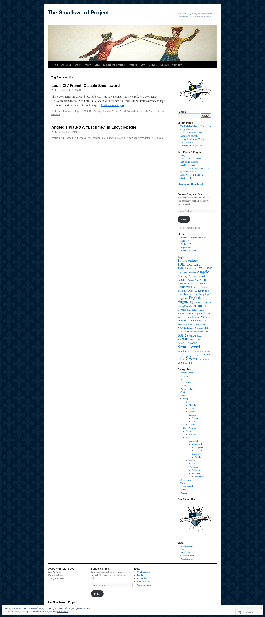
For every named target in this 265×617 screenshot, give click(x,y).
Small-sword (187, 342)
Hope (206, 313)
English (195, 297)
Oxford (192, 411)
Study (78, 64)
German (182, 309)
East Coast (194, 294)
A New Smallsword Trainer (192, 138)
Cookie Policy (63, 611)
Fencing (181, 306)
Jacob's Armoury (187, 164)
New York (183, 327)
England (183, 298)
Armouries (185, 375)
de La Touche (202, 290)
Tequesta (198, 354)
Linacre (187, 317)
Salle (182, 335)
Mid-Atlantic (197, 444)
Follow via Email (101, 568)
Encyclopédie (98, 137)
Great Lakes (192, 310)
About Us (66, 64)
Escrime (121, 137)
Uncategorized (186, 486)
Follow (184, 219)
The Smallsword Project (78, 12)
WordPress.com (187, 558)
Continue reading (112, 105)
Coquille (106, 111)
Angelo (83, 137)
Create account (186, 545)
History (183, 385)
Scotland (191, 335)
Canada (195, 287)
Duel (186, 294)
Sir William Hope (189, 339)
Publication (197, 331)
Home (55, 64)
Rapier (205, 331)
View (97, 64)
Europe (207, 302)
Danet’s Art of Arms (189, 135)
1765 (75, 137)
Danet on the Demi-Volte (191, 132)
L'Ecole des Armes (135, 137)
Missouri (199, 324)
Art (62, 111)
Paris (151, 111)
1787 (180, 272)
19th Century (187, 267)
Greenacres (201, 310)
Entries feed (185, 552)
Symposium (185, 479)
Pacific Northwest (196, 328)
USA (187, 357)
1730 (204, 268)
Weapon (69, 111)
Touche (206, 354)
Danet (191, 290)
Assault (182, 279)
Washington (204, 359)
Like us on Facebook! (191, 184)
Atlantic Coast (193, 280)
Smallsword (189, 346)
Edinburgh (196, 418)
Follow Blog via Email (191, 194)
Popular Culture (187, 388)
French (115, 111)
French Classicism (129, 111)
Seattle (199, 336)
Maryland (199, 447)
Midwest (202, 321)
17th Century (95, 111)
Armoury (194, 276)
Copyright (177, 64)
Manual (196, 317)
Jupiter (180, 317)
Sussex (192, 424)
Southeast (207, 351)
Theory (183, 483)
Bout (203, 279)
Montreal (192, 434)
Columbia (203, 287)
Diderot (181, 294)
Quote (183, 392)
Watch (88, 64)
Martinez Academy (188, 320)
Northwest (196, 473)
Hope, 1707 (185, 240)
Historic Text (185, 382)
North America (189, 427)
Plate (181, 331)
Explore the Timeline (114, 64)
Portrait (189, 331)
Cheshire (192, 405)
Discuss (152, 64)
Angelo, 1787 (186, 247)
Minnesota (191, 324)
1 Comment (157, 137)
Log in (183, 549)
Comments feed (187, 555)
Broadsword (184, 283)
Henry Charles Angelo (190, 313)
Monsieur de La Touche (190, 158)
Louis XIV (143, 111)
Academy (192, 272)
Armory (183, 276)
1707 (199, 268)
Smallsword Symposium (191, 351)
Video (196, 359)
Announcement (186, 372)
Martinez (206, 317)
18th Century (189, 264)
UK (180, 359)
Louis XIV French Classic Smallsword (85, 85)
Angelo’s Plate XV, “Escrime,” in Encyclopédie (93, 127)
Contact (164, 64)
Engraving (111, 137)
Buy (143, 64)
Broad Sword (198, 283)
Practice (132, 64)
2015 (185, 272)
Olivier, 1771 (186, 243)
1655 (85, 111)
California (184, 287)
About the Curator (188, 250)
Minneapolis (182, 324)
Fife (193, 421)
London (192, 408)
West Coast (185, 362)
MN (204, 324)
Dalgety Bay (182, 291)
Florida (188, 306)
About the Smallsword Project (193, 237)
